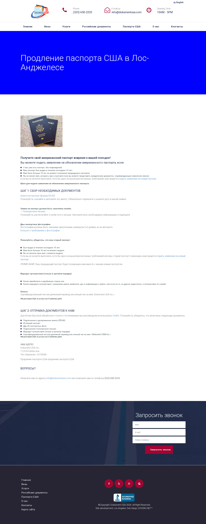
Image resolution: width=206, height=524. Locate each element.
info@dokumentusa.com (127, 12)
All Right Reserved (141, 505)
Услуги (66, 26)
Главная (28, 26)
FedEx (116, 315)
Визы (47, 26)
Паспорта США (132, 26)
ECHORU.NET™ (145, 508)
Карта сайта (28, 509)
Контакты (177, 26)
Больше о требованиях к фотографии (40, 230)
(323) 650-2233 (82, 12)
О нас (156, 26)
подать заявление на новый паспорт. (138, 178)
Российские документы (96, 26)
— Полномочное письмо (32, 211)
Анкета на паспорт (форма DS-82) (37, 195)
